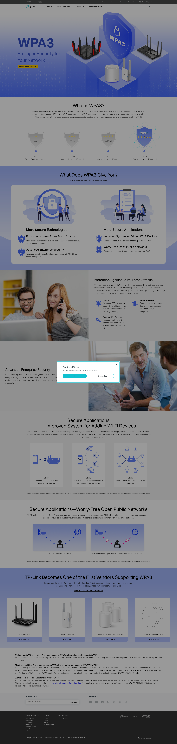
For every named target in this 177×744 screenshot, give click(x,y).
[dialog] (88, 372)
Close (116, 364)
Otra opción (102, 376)
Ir (74, 376)
